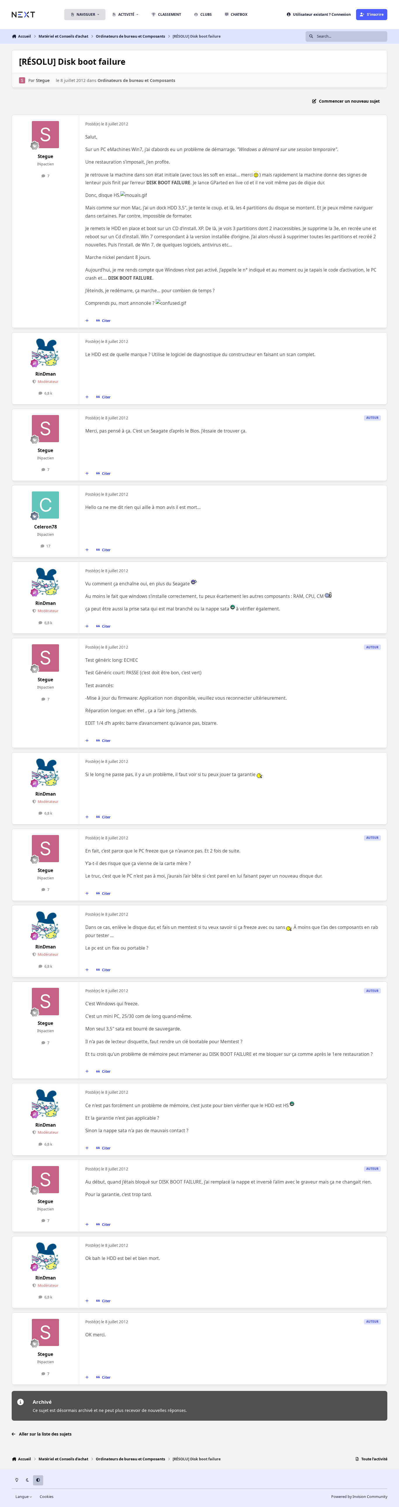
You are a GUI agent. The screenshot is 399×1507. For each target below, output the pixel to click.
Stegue (43, 80)
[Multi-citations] (87, 320)
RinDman (45, 374)
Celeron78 (45, 527)
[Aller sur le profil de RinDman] (45, 352)
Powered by (359, 1496)
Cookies (46, 1496)
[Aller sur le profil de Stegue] (22, 80)
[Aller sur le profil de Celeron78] (45, 505)
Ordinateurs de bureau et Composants (136, 80)
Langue (22, 1496)
